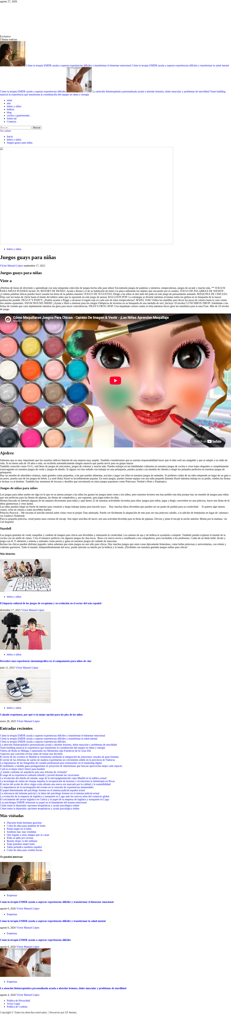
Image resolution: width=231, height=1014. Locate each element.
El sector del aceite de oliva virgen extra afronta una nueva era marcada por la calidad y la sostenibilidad (55, 784)
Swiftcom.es (25, 18)
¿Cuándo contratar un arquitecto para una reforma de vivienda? (33, 772)
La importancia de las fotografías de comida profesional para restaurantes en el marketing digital (51, 762)
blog (9, 112)
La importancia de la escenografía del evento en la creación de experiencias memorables (47, 787)
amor (9, 100)
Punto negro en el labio (19, 828)
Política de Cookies (17, 1006)
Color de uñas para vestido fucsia (24, 850)
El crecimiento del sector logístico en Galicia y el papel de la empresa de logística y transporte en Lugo (54, 799)
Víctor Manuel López (12, 265)
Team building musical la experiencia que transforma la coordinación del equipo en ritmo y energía (52, 747)
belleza (10, 109)
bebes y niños (14, 106)
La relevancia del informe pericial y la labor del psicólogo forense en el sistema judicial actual (49, 793)
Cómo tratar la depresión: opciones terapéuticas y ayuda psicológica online (39, 805)
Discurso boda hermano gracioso (24, 822)
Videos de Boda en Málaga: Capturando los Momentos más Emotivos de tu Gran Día (45, 750)
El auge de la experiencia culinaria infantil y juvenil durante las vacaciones (39, 775)
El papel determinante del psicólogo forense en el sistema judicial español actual (42, 790)
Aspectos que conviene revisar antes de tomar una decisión (31, 753)
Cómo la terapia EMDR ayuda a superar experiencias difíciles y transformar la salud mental (180, 65)
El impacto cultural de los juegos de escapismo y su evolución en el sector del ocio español (50, 603)
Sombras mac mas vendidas (21, 831)
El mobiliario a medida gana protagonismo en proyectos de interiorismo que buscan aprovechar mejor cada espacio (61, 766)
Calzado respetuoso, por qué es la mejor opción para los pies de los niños (41, 714)
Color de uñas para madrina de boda (26, 825)
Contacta (11, 121)
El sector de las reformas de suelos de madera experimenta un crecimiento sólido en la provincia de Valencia (57, 759)
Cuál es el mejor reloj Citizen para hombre (22, 769)
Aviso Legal (13, 1003)
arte (9, 103)
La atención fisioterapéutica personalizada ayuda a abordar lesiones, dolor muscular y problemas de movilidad (151, 91)
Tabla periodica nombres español (24, 847)
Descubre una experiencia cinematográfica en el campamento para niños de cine (45, 661)
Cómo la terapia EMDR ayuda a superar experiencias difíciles (33, 91)
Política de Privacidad (18, 1000)
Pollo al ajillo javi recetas (20, 837)
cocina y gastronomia (18, 115)
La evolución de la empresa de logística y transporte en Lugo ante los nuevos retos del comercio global (54, 796)
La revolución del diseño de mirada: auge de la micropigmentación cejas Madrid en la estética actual (53, 778)
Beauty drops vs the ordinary (22, 841)
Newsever (54, 1012)
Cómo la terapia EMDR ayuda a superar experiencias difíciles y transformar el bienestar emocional (79, 65)
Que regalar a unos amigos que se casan (28, 834)
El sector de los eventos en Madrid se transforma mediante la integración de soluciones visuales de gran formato (59, 756)
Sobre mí (11, 118)
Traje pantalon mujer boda (21, 844)
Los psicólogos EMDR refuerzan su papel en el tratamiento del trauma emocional (43, 802)
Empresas (12, 895)
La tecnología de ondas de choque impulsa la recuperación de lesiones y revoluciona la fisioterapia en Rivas (57, 781)
